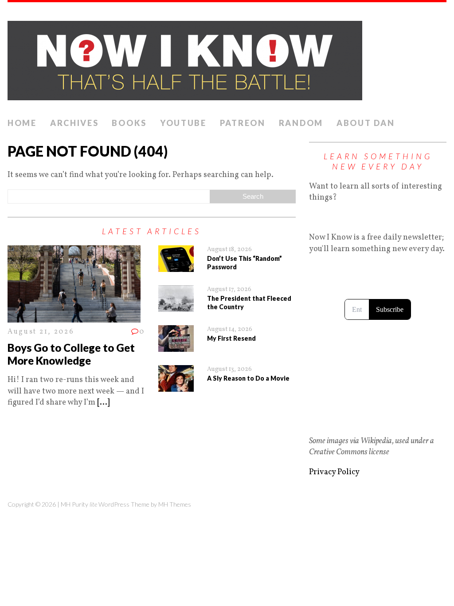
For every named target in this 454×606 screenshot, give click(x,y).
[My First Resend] (176, 346)
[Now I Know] (227, 58)
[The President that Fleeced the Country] (176, 306)
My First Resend (231, 338)
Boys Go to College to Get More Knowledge (71, 354)
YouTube (183, 123)
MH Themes (174, 504)
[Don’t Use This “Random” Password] (176, 266)
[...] (103, 402)
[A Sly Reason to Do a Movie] (176, 386)
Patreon (243, 123)
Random (301, 123)
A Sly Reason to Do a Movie (248, 378)
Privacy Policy (334, 472)
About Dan (366, 123)
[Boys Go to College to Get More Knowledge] (74, 317)
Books (129, 123)
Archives (74, 123)
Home (22, 123)
